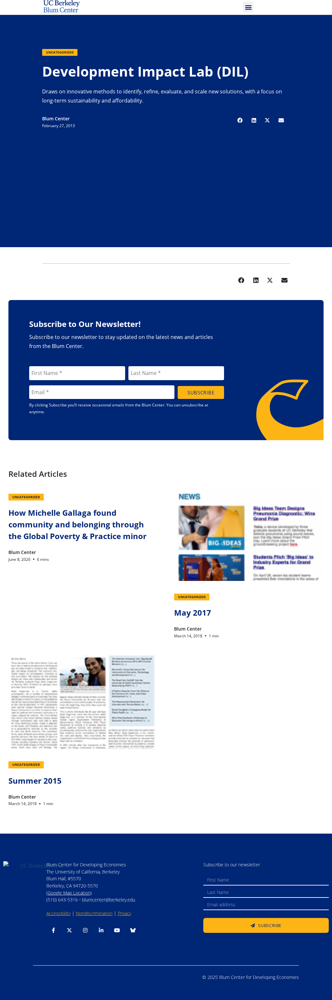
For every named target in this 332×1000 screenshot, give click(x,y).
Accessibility (58, 913)
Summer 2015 (35, 780)
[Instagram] (85, 930)
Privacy (124, 913)
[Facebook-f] (53, 930)
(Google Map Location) (69, 893)
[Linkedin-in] (101, 930)
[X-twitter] (69, 930)
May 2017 (192, 612)
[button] (248, 7)
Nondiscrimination (94, 913)
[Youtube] (117, 930)
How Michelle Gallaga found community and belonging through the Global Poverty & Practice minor (77, 524)
